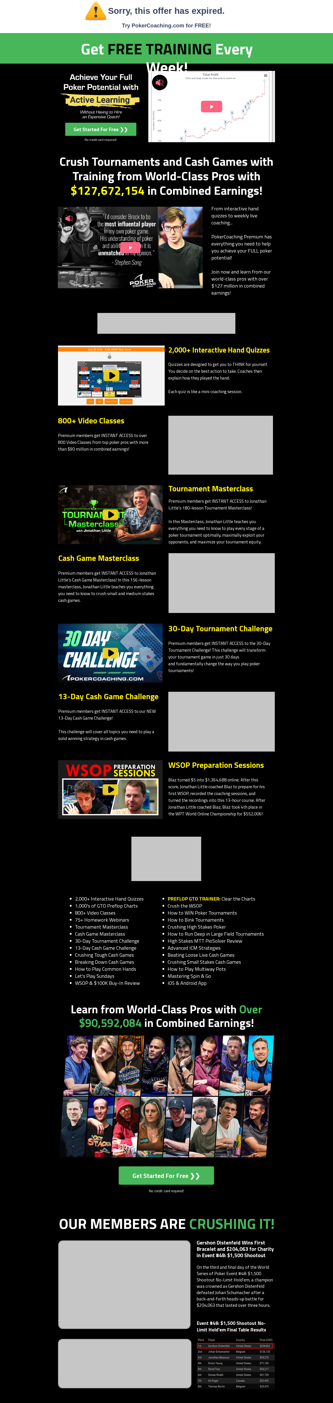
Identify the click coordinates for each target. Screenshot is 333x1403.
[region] (111, 376)
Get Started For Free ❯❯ (101, 129)
